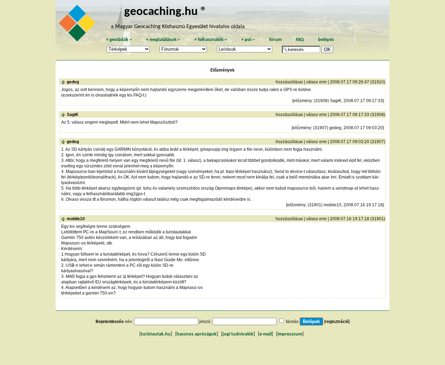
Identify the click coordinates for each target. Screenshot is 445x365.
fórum (275, 40)
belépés (326, 40)
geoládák (119, 40)
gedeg (73, 82)
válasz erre (316, 82)
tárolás (292, 321)
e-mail (265, 334)
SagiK (73, 114)
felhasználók (211, 40)
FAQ (300, 40)
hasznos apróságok (197, 334)
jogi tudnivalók (237, 334)
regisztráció (337, 321)
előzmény (302, 100)
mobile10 (76, 218)
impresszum (289, 334)
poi (248, 40)
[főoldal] (78, 25)
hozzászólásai (289, 82)
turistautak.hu (156, 334)
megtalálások (163, 40)
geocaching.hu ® (165, 12)
